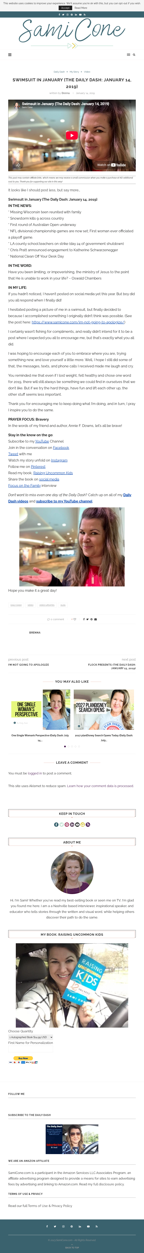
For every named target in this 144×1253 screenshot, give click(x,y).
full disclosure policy (108, 1184)
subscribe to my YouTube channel (64, 501)
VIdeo (87, 71)
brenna (66, 93)
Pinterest (38, 467)
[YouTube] (77, 825)
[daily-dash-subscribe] (72, 1139)
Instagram (59, 460)
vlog (63, 605)
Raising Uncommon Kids (53, 473)
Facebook (61, 448)
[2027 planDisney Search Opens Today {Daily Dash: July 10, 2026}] (104, 710)
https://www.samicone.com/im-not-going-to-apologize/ (78, 322)
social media (49, 479)
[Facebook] (56, 825)
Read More (81, 8)
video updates (46, 605)
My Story (74, 71)
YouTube (42, 441)
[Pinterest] (67, 825)
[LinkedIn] (72, 825)
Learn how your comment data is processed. (100, 786)
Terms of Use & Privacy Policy (50, 1206)
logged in (35, 773)
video (30, 605)
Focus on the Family (24, 485)
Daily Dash (59, 71)
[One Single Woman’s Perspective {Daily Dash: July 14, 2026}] (40, 710)
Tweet (13, 454)
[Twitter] (61, 825)
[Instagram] (82, 825)
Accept (65, 8)
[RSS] (88, 825)
